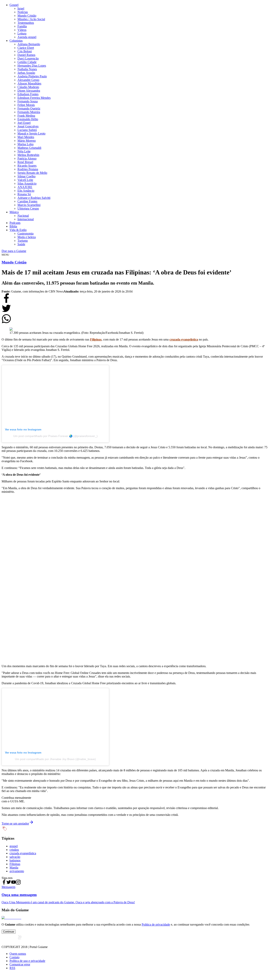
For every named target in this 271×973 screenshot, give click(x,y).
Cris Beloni (24, 51)
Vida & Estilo (18, 230)
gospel (14, 846)
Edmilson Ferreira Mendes (34, 97)
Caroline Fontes (27, 201)
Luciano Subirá (27, 130)
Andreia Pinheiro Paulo (32, 76)
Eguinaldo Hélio (27, 119)
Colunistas (16, 40)
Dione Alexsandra (28, 90)
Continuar (8, 931)
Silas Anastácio (27, 183)
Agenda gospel (26, 37)
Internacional (25, 219)
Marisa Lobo (25, 144)
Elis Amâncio (25, 190)
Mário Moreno (26, 140)
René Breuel (25, 162)
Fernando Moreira (28, 112)
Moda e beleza (26, 237)
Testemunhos (25, 22)
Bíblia (13, 226)
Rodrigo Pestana (27, 169)
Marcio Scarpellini (28, 205)
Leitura (21, 33)
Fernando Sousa (27, 101)
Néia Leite (24, 151)
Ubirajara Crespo (28, 208)
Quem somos (18, 953)
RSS (12, 968)
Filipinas (15, 864)
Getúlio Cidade (27, 62)
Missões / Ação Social (31, 19)
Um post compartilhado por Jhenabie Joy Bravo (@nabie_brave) (55, 759)
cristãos (14, 849)
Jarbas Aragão (26, 72)
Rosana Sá (24, 194)
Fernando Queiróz (28, 108)
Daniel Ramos (26, 55)
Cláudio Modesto (28, 87)
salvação (15, 856)
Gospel (14, 5)
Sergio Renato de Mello (32, 172)
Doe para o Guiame (14, 251)
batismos (15, 860)
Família (22, 26)
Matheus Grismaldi (29, 147)
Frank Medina (26, 115)
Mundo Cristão (26, 15)
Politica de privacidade (156, 924)
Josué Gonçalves (27, 126)
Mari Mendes (25, 137)
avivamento (17, 871)
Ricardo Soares (27, 165)
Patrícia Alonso (27, 158)
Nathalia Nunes (27, 69)
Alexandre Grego (28, 80)
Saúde (21, 244)
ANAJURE (24, 187)
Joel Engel (24, 122)
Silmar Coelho (26, 176)
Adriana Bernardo (28, 44)
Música (14, 212)
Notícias (22, 12)
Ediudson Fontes (27, 94)
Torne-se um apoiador (15, 823)
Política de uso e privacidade (27, 960)
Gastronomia (25, 233)
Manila (14, 867)
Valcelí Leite (25, 180)
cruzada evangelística (23, 853)
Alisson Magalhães (29, 83)
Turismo (22, 240)
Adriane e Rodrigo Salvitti (33, 197)
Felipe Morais (26, 105)
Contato (14, 957)
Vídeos (21, 30)
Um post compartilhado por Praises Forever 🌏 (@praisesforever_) (55, 436)
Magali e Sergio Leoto (31, 133)
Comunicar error (20, 964)
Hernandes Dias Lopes (31, 65)
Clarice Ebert (25, 47)
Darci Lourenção (28, 58)
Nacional (23, 215)
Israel (20, 8)
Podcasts (15, 222)
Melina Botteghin (28, 155)
